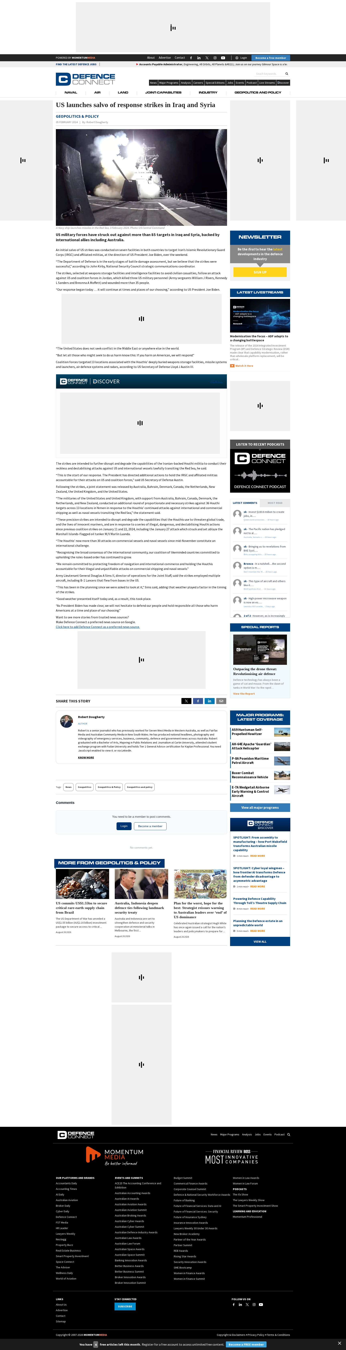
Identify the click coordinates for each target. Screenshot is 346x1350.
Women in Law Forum (245, 1183)
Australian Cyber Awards (129, 1221)
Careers (198, 82)
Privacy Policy (256, 1335)
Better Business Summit (129, 1271)
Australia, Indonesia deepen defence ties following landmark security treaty (139, 907)
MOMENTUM (83, 57)
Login (243, 57)
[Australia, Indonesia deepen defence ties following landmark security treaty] (141, 884)
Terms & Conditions (278, 1335)
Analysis (186, 82)
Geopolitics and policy (139, 787)
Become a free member (270, 58)
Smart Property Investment (72, 1256)
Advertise (165, 57)
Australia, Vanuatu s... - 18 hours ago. (260, 537)
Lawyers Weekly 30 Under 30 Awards (195, 1228)
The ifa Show (240, 1194)
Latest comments (245, 503)
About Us (61, 1304)
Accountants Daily (66, 1183)
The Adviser (63, 1267)
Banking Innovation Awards (131, 1260)
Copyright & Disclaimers (231, 1335)
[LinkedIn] (240, 1305)
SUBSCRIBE (125, 1306)
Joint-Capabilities (163, 93)
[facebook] (198, 701)
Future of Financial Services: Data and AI (197, 1206)
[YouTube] (261, 1305)
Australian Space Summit (130, 1255)
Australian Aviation (67, 1200)
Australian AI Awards (127, 1198)
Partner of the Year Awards (190, 1239)
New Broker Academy (187, 1234)
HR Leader (62, 1228)
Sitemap (61, 1321)
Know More (86, 757)
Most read (275, 503)
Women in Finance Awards (189, 1273)
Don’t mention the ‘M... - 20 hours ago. (260, 572)
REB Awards (181, 1251)
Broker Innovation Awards (130, 1277)
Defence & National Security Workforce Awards (202, 1194)
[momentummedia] (114, 1156)
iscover (284, 82)
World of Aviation (66, 1278)
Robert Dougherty (97, 122)
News (153, 82)
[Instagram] (254, 1305)
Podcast (252, 82)
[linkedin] (210, 701)
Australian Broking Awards (130, 1215)
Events (240, 82)
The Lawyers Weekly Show (249, 1200)
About (151, 57)
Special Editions (215, 82)
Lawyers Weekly (65, 1233)
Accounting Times (66, 1189)
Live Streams (267, 82)
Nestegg (61, 1239)
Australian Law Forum (127, 1243)
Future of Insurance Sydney (190, 1217)
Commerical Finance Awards (190, 1183)
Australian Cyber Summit (129, 1226)
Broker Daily (63, 1205)
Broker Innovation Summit (130, 1283)
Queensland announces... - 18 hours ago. (261, 519)
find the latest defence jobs (76, 64)
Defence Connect (66, 1217)
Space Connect (65, 1262)
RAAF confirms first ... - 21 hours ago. (260, 589)
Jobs (230, 82)
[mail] (221, 701)
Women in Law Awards (246, 1178)
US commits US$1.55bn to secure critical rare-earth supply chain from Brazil (81, 907)
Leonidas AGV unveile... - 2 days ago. (259, 606)
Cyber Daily (62, 1211)
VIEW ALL (216, 381)
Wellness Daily (64, 1273)
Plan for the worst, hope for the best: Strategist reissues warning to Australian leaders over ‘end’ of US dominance (200, 910)
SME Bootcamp (183, 1267)
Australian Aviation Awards (131, 1204)
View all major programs (260, 807)
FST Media (62, 1222)
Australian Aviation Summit (131, 1210)
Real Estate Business (68, 1250)
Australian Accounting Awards (132, 1193)
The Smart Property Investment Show (255, 1205)
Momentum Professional (247, 1216)
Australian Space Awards (130, 1249)
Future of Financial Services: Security (196, 1211)
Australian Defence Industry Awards (136, 1232)
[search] (287, 73)
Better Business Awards (129, 1266)
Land (123, 93)
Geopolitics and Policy (258, 93)
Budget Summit (183, 1178)
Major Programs (168, 82)
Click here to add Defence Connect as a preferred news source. (98, 627)
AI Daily (60, 1194)
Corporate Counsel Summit (190, 1189)
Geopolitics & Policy (109, 787)
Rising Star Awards (185, 1256)
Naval (71, 93)
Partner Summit (183, 1245)
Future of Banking (184, 1200)
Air (97, 93)
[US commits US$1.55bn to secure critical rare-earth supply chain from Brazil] (82, 884)
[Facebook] (234, 1305)
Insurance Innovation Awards (191, 1222)
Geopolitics (84, 787)
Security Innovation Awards (190, 1262)
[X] (186, 701)
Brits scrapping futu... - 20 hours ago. (260, 554)
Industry (208, 93)
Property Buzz (64, 1245)
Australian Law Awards (128, 1238)
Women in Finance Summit (189, 1279)
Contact (180, 57)
